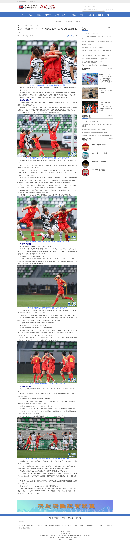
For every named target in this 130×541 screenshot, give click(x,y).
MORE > (110, 27)
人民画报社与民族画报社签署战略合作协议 (94, 132)
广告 (63, 518)
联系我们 (78, 518)
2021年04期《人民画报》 (99, 161)
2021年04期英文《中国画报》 (100, 153)
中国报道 (75, 525)
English (58, 21)
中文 (51, 21)
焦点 (30, 15)
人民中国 (69, 525)
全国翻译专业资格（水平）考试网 (93, 525)
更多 (108, 15)
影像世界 (47, 15)
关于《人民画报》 (54, 518)
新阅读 (91, 15)
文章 (84, 6)
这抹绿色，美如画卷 (88, 44)
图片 (89, 6)
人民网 (28, 525)
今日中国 (63, 525)
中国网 (19, 525)
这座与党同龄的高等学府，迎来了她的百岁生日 (96, 55)
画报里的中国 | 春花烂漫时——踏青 (92, 62)
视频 (94, 6)
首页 (21, 15)
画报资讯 (86, 116)
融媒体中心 (51, 525)
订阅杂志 (70, 518)
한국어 (78, 21)
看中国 (82, 15)
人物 (57, 15)
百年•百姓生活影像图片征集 (90, 121)
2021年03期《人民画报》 (99, 170)
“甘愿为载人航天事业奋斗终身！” (91, 33)
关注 (39, 15)
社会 (74, 15)
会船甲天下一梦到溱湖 (106, 74)
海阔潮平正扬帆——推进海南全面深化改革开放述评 (97, 41)
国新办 (33, 525)
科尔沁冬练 (102, 88)
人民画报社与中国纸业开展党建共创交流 (94, 129)
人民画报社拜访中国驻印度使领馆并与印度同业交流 (97, 135)
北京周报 (57, 525)
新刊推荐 (99, 15)
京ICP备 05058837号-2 (45, 535)
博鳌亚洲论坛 (26, 528)
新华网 (24, 525)
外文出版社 (81, 525)
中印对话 (45, 525)
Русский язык (68, 21)
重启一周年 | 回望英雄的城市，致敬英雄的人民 (95, 65)
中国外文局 (39, 525)
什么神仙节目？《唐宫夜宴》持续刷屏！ (94, 47)
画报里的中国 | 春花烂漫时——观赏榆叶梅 (94, 59)
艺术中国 (65, 15)
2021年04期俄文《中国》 (99, 145)
